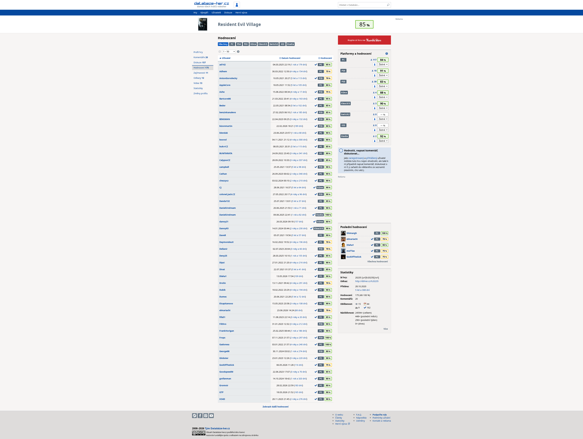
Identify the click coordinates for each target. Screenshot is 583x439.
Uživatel (226, 58)
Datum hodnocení (290, 58)
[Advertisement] (407, 65)
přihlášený (371, 158)
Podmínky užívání (381, 417)
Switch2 (274, 44)
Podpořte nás (380, 414)
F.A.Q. (359, 414)
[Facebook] (200, 415)
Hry (195, 12)
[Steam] (194, 415)
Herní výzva (241, 12)
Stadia (290, 44)
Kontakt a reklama (382, 420)
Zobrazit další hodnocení (275, 406)
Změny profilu (201, 93)
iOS (282, 44)
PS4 (239, 44)
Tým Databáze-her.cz (217, 428)
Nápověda (361, 417)
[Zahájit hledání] (388, 4)
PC (232, 44)
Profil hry (198, 52)
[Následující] (238, 51)
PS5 (246, 44)
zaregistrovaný (356, 158)
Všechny (223, 44)
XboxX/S (262, 44)
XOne (253, 44)
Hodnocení (326, 58)
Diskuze (228, 12)
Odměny (360, 420)
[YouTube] (211, 415)
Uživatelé (216, 12)
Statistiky (198, 88)
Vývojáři (204, 12)
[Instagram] (205, 415)
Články (338, 417)
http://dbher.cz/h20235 (366, 281)
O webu (339, 414)
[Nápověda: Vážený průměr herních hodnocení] (387, 53)
